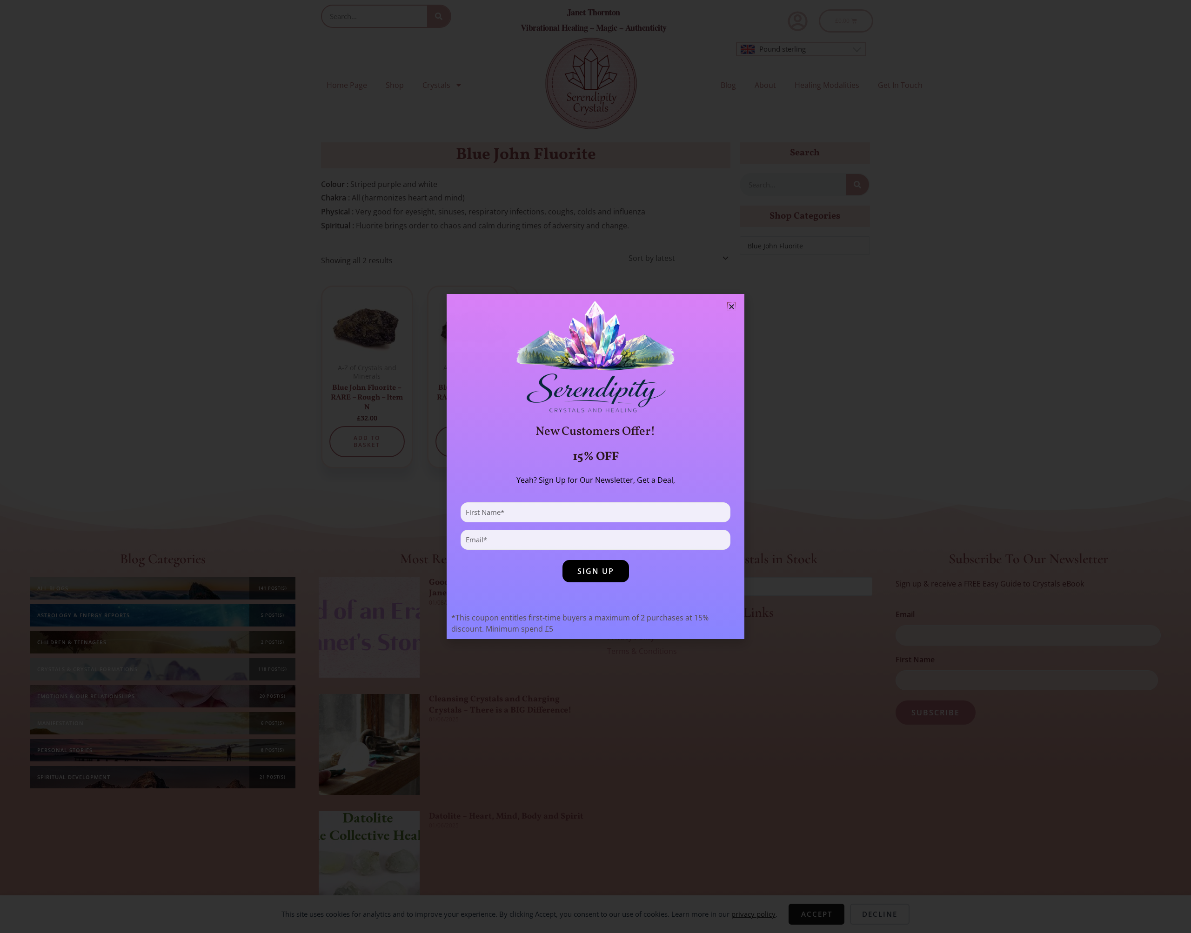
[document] (595, 466)
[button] (731, 306)
